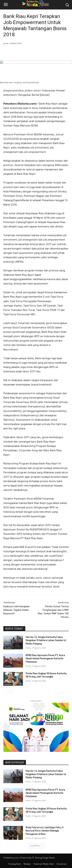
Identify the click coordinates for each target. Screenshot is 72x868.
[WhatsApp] (40, 52)
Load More (35, 845)
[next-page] (11, 691)
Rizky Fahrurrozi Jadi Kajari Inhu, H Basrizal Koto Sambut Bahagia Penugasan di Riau (44, 830)
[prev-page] (5, 691)
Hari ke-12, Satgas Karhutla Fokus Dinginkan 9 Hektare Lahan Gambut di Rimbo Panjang (46, 640)
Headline (8, 648)
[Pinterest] (32, 52)
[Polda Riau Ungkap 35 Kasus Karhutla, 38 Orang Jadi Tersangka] (13, 679)
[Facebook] (17, 52)
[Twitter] (25, 52)
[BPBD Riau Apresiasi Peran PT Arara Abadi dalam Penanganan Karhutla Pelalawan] (13, 661)
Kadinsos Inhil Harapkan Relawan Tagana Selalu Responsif (16, 610)
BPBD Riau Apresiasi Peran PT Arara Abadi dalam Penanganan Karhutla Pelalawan (45, 658)
